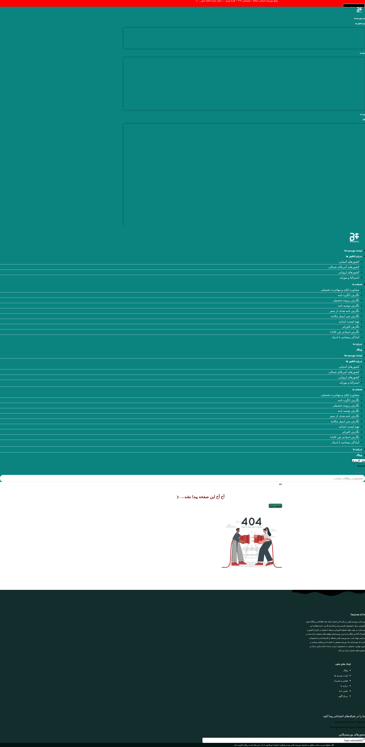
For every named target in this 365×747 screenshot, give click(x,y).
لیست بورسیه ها (353, 250)
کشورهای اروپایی (354, 40)
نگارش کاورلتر (356, 96)
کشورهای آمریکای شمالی (349, 35)
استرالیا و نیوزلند (355, 46)
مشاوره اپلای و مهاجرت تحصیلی (345, 60)
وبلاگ (359, 350)
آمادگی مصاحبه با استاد (351, 107)
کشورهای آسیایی (354, 30)
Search (361, 465)
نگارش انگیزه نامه (354, 65)
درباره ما (357, 344)
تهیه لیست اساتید (354, 91)
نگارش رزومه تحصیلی (351, 70)
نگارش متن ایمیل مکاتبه (350, 86)
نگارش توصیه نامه (354, 75)
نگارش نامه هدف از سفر (350, 81)
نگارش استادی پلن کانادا (350, 102)
